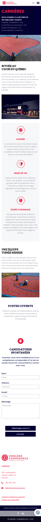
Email (4, 392)
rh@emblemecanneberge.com (15, 488)
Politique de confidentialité (10, 500)
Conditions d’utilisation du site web (13, 497)
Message (6, 401)
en (33, 3)
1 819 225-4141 (10, 483)
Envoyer (20, 434)
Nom (4, 373)
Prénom (5, 383)
